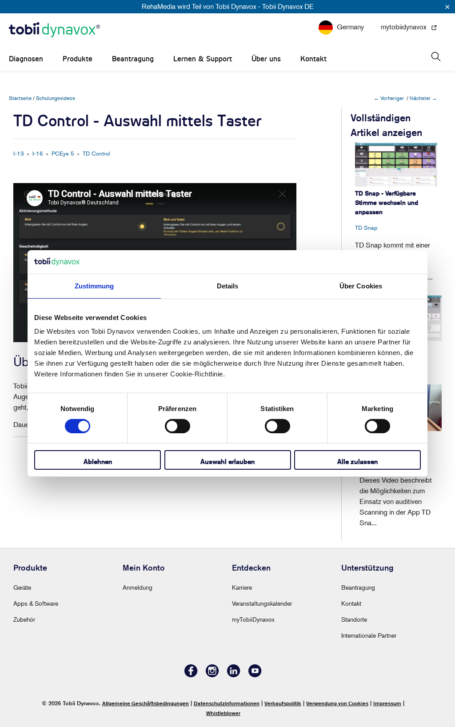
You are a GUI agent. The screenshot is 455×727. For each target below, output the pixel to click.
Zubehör (24, 619)
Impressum (387, 703)
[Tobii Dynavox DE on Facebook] (191, 675)
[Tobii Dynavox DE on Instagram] (212, 675)
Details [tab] (228, 285)
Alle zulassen (357, 461)
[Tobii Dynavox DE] (54, 30)
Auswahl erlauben (227, 461)
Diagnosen (26, 59)
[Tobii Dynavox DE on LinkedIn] (233, 675)
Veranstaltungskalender (262, 603)
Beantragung (133, 59)
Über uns (266, 59)
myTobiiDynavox (253, 619)
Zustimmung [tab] (94, 285)
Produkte (77, 59)
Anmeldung (137, 587)
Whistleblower (223, 713)
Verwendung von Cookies (337, 703)
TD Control (96, 153)
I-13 (18, 153)
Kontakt (313, 59)
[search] (435, 57)
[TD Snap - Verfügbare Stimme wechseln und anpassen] (396, 164)
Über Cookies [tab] (360, 285)
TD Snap (366, 227)
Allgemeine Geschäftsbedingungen (145, 703)
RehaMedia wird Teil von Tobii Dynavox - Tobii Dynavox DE (228, 6)
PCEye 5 (63, 153)
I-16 (37, 153)
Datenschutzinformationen (226, 703)
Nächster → (423, 98)
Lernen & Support (202, 59)
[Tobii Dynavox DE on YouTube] (255, 675)
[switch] (177, 426)
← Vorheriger (389, 98)
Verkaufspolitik (282, 703)
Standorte (354, 619)
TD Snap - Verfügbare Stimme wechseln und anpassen (386, 202)
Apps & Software (35, 603)
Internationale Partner (368, 635)
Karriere (242, 587)
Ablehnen (98, 461)
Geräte (22, 587)
